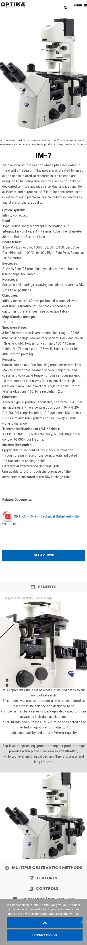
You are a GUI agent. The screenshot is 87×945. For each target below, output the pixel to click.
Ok (44, 923)
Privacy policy (45, 935)
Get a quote (43, 555)
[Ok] (81, 922)
